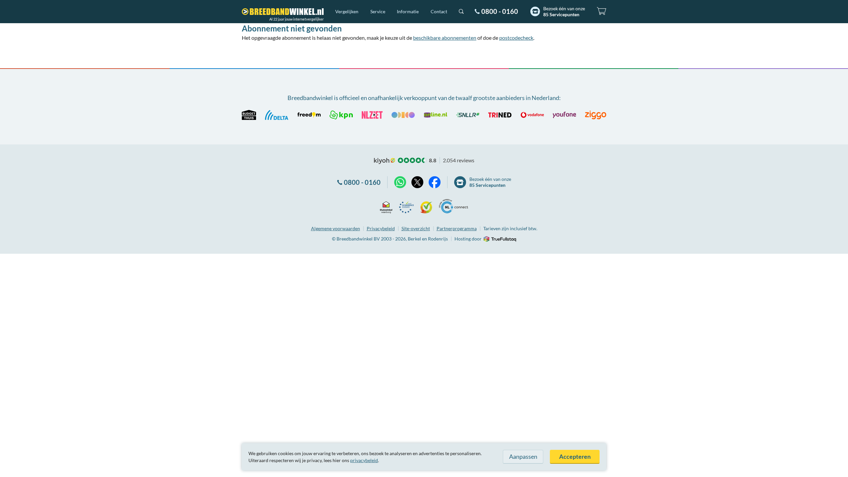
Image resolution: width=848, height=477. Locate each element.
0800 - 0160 (499, 11)
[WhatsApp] (400, 182)
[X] (417, 182)
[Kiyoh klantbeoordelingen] (426, 206)
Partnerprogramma (457, 228)
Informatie (408, 11)
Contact (439, 11)
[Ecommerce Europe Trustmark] (406, 206)
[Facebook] (435, 182)
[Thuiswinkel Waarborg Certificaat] (386, 206)
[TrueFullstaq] (500, 239)
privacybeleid (364, 460)
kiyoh (384, 161)
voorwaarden (335, 228)
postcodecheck (516, 37)
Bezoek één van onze (564, 11)
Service (377, 11)
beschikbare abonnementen (444, 37)
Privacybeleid (381, 228)
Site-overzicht (415, 228)
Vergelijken (346, 11)
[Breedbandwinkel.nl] (283, 11)
